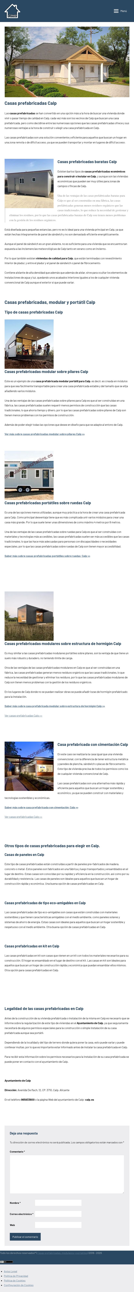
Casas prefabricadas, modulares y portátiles (62, 1252)
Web (12, 1224)
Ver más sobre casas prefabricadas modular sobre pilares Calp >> (45, 434)
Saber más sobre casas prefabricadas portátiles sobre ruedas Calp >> (47, 555)
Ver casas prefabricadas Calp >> (23, 715)
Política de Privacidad (16, 1275)
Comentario (17, 1151)
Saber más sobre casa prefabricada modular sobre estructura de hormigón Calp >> (55, 706)
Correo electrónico (21, 1213)
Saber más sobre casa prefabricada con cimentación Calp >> (41, 807)
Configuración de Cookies (19, 1285)
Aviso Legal (10, 1271)
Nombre (15, 1202)
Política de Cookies (14, 1280)
